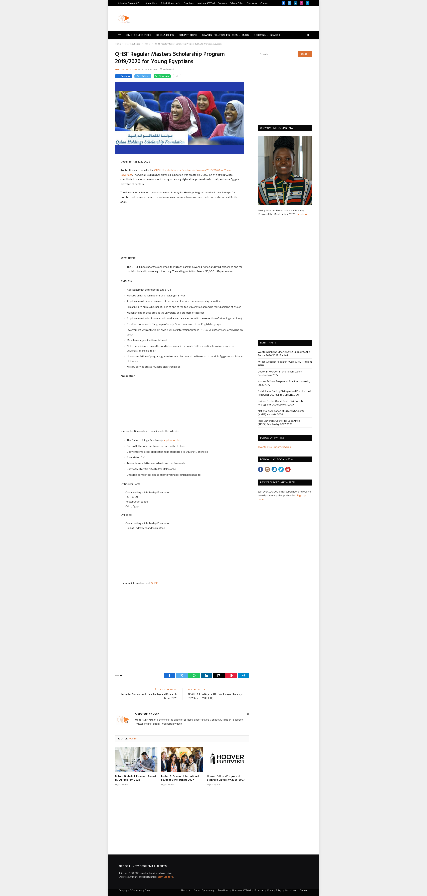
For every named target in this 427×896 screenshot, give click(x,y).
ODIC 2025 (260, 35)
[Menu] (119, 35)
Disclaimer (252, 3)
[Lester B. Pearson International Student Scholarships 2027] (182, 759)
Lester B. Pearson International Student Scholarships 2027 (180, 778)
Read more (303, 214)
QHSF (154, 583)
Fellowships (222, 35)
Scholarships (165, 35)
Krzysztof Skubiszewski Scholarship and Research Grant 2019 (148, 696)
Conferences (142, 35)
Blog (245, 35)
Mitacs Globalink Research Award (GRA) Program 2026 (135, 778)
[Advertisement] (248, 18)
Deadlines (188, 3)
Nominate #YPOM (206, 3)
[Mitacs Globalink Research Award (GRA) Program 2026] (136, 759)
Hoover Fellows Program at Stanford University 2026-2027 (226, 778)
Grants (207, 35)
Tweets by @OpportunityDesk (275, 447)
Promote (222, 3)
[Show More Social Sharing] (177, 76)
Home (128, 35)
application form (172, 440)
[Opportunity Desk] (124, 18)
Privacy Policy (237, 3)
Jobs (235, 35)
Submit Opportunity (170, 3)
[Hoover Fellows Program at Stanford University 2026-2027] (228, 759)
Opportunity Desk (126, 69)
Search (275, 35)
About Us (150, 3)
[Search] (307, 35)
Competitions (187, 35)
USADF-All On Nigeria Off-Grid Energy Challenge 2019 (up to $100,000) (215, 696)
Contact (264, 3)
